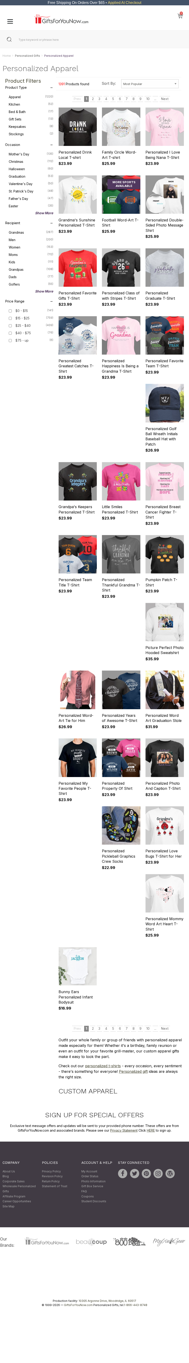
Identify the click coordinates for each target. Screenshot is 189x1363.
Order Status (89, 1176)
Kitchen (31, 104)
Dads (31, 277)
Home (7, 55)
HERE (151, 1130)
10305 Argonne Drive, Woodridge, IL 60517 (107, 1301)
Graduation (31, 176)
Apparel (31, 97)
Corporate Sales (14, 1181)
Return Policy (51, 1181)
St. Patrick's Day (31, 191)
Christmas (31, 162)
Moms (31, 255)
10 (148, 99)
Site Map (9, 1206)
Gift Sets (31, 119)
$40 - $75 (23, 333)
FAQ (84, 1191)
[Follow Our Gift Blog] (170, 1173)
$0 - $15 (21, 311)
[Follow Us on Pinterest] (146, 1173)
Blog (6, 1176)
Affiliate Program (14, 1196)
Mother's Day (31, 154)
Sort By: (109, 83)
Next (164, 99)
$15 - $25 (22, 318)
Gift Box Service (92, 1186)
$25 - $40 (23, 326)
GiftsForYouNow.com (78, 1305)
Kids (31, 262)
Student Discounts (93, 1201)
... (155, 99)
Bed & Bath (31, 112)
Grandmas (31, 232)
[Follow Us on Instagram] (158, 1173)
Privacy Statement (124, 1130)
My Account (89, 1171)
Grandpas (31, 270)
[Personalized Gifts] (61, 22)
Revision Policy (52, 1176)
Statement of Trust (54, 1186)
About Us (9, 1171)
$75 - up (22, 341)
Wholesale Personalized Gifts (19, 1189)
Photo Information (93, 1181)
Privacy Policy (51, 1171)
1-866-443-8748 (135, 1305)
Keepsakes (31, 127)
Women (31, 247)
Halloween (31, 169)
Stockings (31, 134)
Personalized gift (133, 1071)
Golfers (31, 284)
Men (31, 240)
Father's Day (31, 199)
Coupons (87, 1196)
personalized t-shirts (103, 1066)
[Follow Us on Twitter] (134, 1173)
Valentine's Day (31, 184)
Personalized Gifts (27, 55)
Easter (31, 206)
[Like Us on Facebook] (122, 1173)
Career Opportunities (17, 1201)
